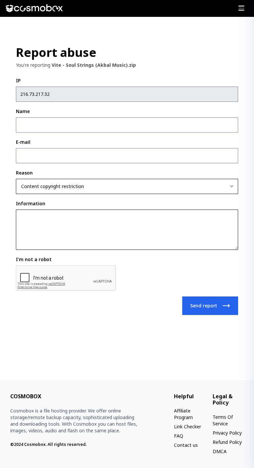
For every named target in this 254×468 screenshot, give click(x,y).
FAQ (178, 436)
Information (30, 203)
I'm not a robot (34, 259)
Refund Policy (227, 442)
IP (18, 80)
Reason (24, 173)
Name (23, 111)
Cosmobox (35, 444)
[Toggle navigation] (241, 8)
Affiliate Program (183, 414)
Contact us (186, 445)
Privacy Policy (227, 433)
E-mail (23, 142)
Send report (203, 305)
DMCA (220, 451)
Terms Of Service (223, 420)
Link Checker (187, 426)
